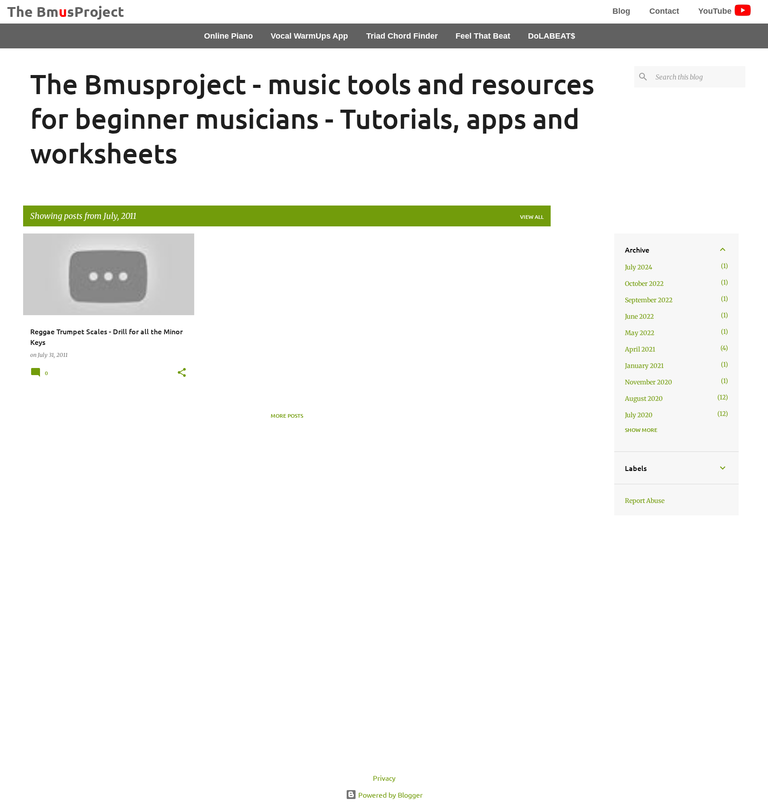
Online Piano (228, 36)
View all (532, 217)
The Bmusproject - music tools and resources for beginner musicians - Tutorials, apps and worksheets (312, 118)
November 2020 (648, 382)
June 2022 (639, 316)
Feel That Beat (483, 36)
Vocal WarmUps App (309, 36)
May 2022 (639, 333)
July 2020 (638, 415)
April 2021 (640, 349)
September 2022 (648, 300)
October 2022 (644, 284)
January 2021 (644, 366)
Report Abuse (644, 501)
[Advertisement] (579, 366)
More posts (287, 415)
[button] (181, 373)
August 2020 (644, 399)
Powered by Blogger (389, 794)
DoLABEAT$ (551, 36)
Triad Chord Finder (402, 36)
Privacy (384, 777)
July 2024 (638, 267)
